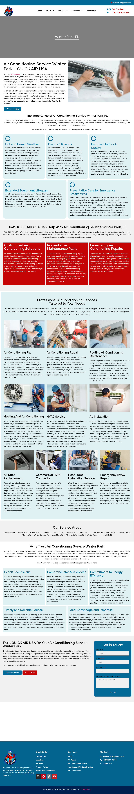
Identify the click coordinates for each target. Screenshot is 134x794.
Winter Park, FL (16, 74)
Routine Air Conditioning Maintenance (106, 354)
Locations (76, 11)
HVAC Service (56, 416)
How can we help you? (108, 676)
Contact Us (91, 11)
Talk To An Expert (118, 9)
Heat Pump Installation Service (81, 476)
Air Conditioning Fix (17, 352)
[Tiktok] (49, 776)
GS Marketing (85, 789)
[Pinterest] (43, 776)
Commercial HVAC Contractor (48, 476)
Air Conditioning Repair (63, 352)
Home (39, 11)
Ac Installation (99, 416)
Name (99, 650)
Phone (100, 667)
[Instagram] (38, 776)
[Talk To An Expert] (108, 11)
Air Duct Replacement (13, 476)
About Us (50, 11)
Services (61, 11)
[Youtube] (54, 776)
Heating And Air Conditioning (24, 416)
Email (99, 659)
